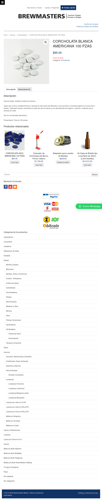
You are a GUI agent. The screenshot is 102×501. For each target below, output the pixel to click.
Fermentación (13, 338)
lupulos (6, 444)
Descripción (11, 89)
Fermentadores (11, 292)
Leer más (14, 162)
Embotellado (22, 35)
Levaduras (10, 379)
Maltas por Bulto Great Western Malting (18, 462)
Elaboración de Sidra (11, 251)
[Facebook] (6, 187)
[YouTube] (10, 187)
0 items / (69, 7)
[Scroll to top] (97, 497)
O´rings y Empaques (11, 467)
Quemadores (11, 324)
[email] (15, 187)
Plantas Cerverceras (13, 320)
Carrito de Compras (91, 24)
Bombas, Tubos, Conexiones (16, 274)
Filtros (6, 347)
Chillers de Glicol (14, 333)
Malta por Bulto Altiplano (12, 448)
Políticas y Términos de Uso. (88, 493)
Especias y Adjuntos (13, 366)
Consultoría (8, 242)
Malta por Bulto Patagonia (13, 458)
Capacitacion (8, 237)
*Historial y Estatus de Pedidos (87, 26)
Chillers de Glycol (12, 283)
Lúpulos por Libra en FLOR (16, 402)
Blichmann (10, 269)
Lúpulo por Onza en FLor (13, 439)
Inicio (6, 35)
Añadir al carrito (63, 162)
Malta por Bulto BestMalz (13, 453)
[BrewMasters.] (51, 16)
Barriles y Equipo (12, 264)
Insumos (7, 352)
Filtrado (9, 297)
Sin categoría (8, 476)
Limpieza (7, 435)
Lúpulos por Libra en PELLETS (17, 407)
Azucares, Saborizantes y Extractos (18, 356)
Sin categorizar (9, 481)
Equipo (12, 35)
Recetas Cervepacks (16, 375)
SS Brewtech (10, 329)
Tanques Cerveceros (13, 343)
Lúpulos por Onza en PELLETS (17, 411)
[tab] (11, 89)
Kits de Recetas (11, 370)
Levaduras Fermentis (16, 384)
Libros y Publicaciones (12, 430)
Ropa (6, 472)
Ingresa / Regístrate (52, 7)
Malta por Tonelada (13, 421)
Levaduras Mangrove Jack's (18, 393)
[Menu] (2, 2)
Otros (8, 315)
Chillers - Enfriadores (13, 278)
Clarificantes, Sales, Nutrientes (17, 361)
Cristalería (7, 246)
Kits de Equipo (11, 301)
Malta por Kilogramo (13, 416)
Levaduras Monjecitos (16, 397)
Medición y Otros (12, 306)
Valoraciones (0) (24, 89)
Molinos (9, 311)
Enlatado (7, 255)
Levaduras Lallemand (16, 388)
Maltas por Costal (12, 425)
